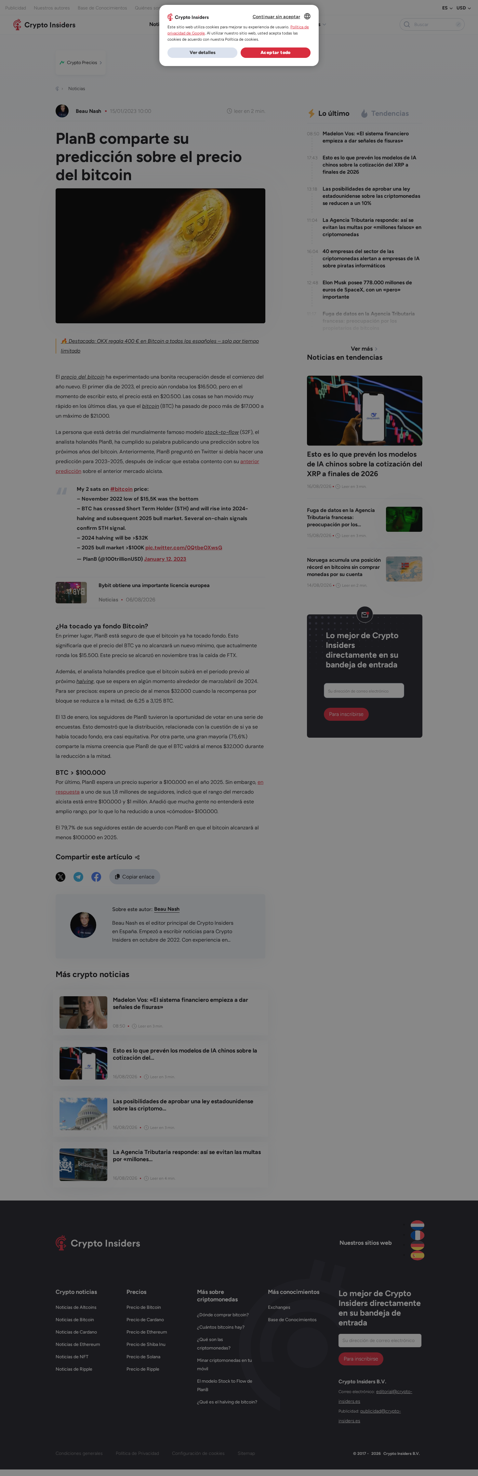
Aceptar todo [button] (275, 52)
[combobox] (307, 16)
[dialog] (239, 35)
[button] (202, 52)
